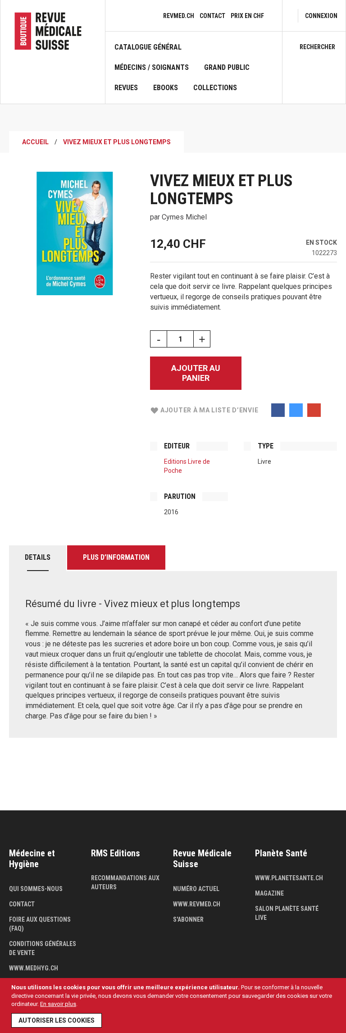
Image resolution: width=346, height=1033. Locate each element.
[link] (321, 16)
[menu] (193, 73)
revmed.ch (178, 15)
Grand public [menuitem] (227, 68)
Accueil (35, 142)
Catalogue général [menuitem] (148, 47)
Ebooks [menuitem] (165, 88)
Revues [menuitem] (126, 88)
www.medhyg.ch (33, 968)
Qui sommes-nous (36, 888)
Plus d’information (116, 557)
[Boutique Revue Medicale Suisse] (52, 31)
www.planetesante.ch (289, 878)
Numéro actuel (196, 888)
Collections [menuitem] (215, 88)
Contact (212, 15)
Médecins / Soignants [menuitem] (151, 68)
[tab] (38, 558)
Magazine (269, 893)
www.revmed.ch (196, 904)
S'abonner (188, 919)
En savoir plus (58, 1004)
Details (37, 557)
